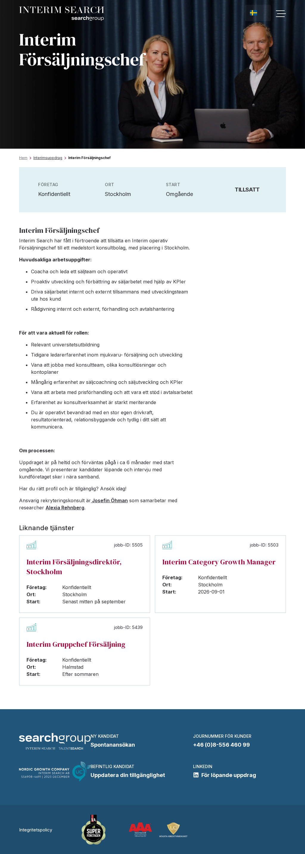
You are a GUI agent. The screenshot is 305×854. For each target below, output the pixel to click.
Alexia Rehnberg (65, 508)
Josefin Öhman (109, 500)
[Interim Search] (61, 14)
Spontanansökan (113, 745)
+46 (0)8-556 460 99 (221, 745)
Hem (23, 158)
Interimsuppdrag (47, 158)
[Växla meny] (281, 14)
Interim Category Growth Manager (219, 562)
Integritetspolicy (35, 830)
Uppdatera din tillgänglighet (128, 775)
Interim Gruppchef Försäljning (76, 644)
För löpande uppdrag (228, 775)
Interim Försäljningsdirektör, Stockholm (74, 567)
